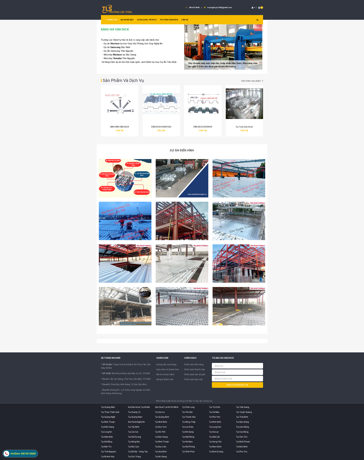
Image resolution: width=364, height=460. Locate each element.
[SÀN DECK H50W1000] (161, 103)
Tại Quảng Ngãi (108, 417)
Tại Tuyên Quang (244, 412)
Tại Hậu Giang (242, 422)
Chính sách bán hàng (193, 364)
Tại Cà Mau (214, 412)
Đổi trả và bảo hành (165, 374)
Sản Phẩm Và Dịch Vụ (123, 80)
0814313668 (194, 8)
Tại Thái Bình (242, 417)
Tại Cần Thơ (241, 437)
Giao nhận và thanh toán (167, 369)
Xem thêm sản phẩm (251, 81)
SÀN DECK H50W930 (202, 127)
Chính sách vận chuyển (194, 374)
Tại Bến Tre (106, 447)
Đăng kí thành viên (164, 379)
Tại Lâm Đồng (242, 427)
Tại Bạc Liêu (160, 447)
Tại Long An (106, 432)
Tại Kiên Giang (107, 427)
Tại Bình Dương (216, 451)
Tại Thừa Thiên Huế (110, 412)
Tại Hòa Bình (161, 451)
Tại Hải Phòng (188, 447)
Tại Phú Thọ (241, 451)
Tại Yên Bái (187, 412)
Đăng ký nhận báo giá (237, 385)
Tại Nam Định (215, 447)
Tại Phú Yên (214, 417)
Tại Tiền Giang (242, 407)
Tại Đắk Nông (188, 437)
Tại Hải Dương (134, 437)
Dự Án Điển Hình (182, 150)
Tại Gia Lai (214, 432)
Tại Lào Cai (133, 432)
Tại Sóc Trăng (134, 456)
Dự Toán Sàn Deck (244, 127)
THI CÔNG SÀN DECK (169, 20)
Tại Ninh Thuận (108, 422)
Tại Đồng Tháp (189, 422)
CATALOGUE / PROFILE (147, 20)
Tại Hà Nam (187, 442)
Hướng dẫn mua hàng (166, 364)
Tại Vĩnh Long (188, 407)
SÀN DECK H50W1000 (161, 127)
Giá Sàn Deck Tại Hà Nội (139, 407)
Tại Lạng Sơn (215, 427)
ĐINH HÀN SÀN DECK (119, 127)
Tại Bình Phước (243, 442)
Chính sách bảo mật (193, 379)
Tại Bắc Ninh (242, 447)
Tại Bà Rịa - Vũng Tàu (138, 451)
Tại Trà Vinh (214, 407)
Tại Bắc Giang (161, 437)
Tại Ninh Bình (161, 422)
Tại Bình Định (215, 422)
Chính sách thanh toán (194, 369)
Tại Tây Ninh (133, 427)
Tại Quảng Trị (134, 412)
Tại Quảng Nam (135, 417)
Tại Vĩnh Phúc (188, 451)
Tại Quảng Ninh (108, 407)
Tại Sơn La (160, 412)
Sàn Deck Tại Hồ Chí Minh (166, 407)
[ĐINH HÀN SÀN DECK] (119, 103)
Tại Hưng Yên (215, 442)
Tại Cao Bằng (242, 432)
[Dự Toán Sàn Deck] (244, 103)
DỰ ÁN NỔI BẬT (127, 20)
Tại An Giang (161, 456)
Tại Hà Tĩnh (160, 432)
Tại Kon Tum (161, 427)
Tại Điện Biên (107, 437)
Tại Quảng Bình (162, 417)
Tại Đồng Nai (134, 442)
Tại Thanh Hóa (189, 417)
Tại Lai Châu (187, 427)
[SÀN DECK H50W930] (203, 103)
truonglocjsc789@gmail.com (219, 8)
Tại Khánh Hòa (107, 456)
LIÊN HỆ (184, 20)
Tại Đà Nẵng (106, 442)
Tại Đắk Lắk (214, 437)
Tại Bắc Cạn (133, 447)
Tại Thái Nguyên (108, 451)
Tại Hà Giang (188, 432)
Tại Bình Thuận (162, 442)
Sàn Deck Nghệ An (136, 422)
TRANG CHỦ (112, 20)
